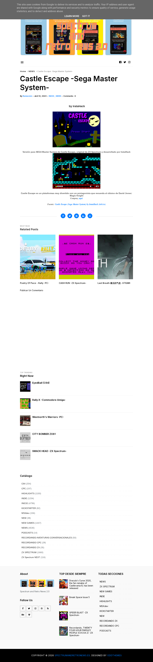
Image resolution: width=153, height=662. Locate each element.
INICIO (52, 96)
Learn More (71, 16)
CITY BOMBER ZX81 (44, 433)
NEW (24, 518)
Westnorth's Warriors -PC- (48, 416)
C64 (23, 483)
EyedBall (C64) (41, 382)
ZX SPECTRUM (29, 552)
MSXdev (25, 513)
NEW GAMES (28, 523)
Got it (86, 16)
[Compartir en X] (69, 215)
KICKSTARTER (29, 508)
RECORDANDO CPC (31, 542)
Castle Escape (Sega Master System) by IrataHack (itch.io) (80, 204)
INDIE (24, 498)
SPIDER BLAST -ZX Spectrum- (78, 613)
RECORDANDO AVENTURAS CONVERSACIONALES (47, 537)
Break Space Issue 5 (79, 597)
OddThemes (114, 655)
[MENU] (22, 62)
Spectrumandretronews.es (72, 655)
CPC (24, 488)
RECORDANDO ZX (31, 547)
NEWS (32, 71)
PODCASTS (27, 533)
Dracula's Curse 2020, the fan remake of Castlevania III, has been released (81, 584)
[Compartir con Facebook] (63, 215)
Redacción (27, 96)
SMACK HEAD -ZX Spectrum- (49, 451)
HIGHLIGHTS (28, 493)
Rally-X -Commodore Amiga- (49, 399)
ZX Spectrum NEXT (31, 557)
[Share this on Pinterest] (76, 215)
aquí (81, 198)
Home (23, 71)
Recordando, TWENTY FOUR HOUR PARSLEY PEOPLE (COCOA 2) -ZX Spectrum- (81, 631)
